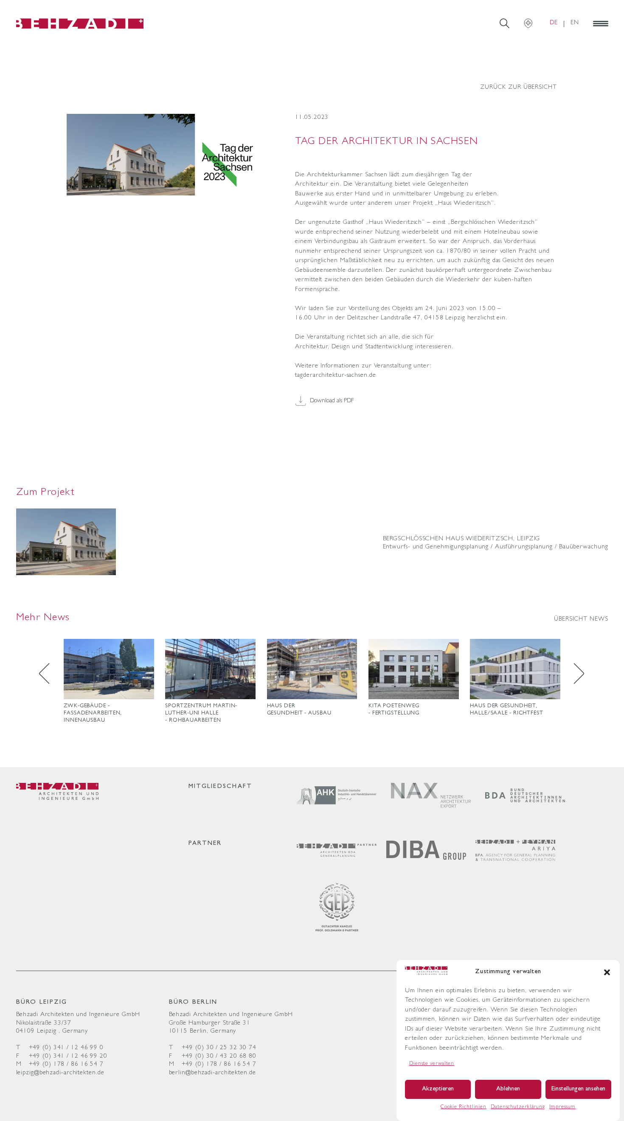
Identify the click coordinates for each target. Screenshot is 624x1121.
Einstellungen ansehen (578, 1089)
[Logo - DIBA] (426, 850)
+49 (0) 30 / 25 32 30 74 (219, 1048)
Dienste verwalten (431, 1064)
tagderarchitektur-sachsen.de (335, 376)
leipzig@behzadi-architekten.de (60, 1073)
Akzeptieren (438, 1089)
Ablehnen (508, 1089)
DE (554, 23)
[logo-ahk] (337, 795)
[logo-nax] (431, 795)
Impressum (562, 1107)
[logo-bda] (525, 795)
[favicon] (79, 23)
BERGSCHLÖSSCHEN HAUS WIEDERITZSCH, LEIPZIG (461, 539)
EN (575, 23)
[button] (607, 972)
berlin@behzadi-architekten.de (212, 1073)
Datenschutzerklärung (518, 1107)
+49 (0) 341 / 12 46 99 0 (66, 1048)
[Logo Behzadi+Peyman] (515, 850)
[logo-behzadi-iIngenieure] (57, 791)
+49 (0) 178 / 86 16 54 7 (66, 1065)
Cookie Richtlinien (463, 1107)
